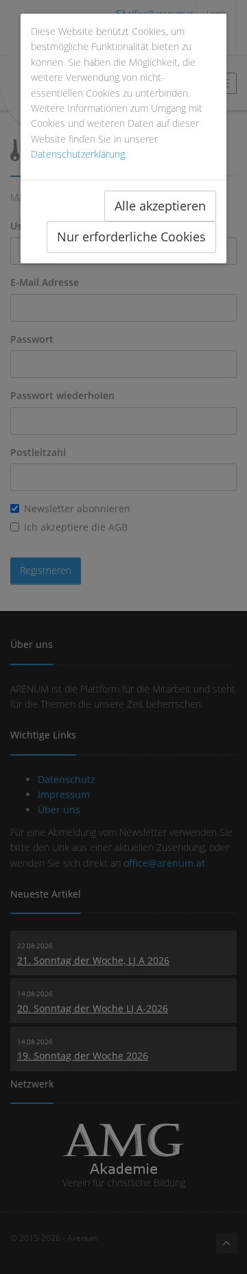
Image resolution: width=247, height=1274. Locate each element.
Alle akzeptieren (160, 205)
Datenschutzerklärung (78, 153)
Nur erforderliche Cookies (131, 236)
